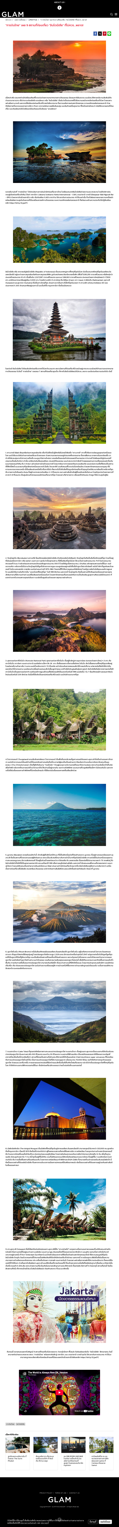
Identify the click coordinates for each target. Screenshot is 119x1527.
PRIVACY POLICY (46, 1493)
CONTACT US (74, 1493)
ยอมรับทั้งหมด (105, 1522)
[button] (110, 14)
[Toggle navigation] (116, 14)
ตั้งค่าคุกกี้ (93, 1522)
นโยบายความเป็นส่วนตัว (28, 1523)
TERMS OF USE (60, 1493)
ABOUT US (59, 2)
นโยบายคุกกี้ (45, 1523)
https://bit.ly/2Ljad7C (90, 1357)
